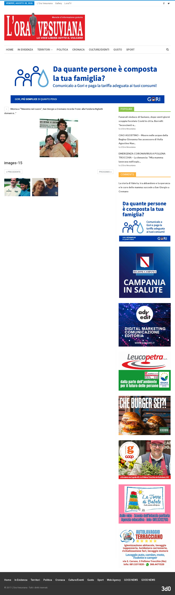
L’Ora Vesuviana (45, 3)
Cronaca (78, 49)
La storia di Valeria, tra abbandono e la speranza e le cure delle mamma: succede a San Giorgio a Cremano (144, 187)
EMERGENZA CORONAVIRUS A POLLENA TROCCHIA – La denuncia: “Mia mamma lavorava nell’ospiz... (142, 157)
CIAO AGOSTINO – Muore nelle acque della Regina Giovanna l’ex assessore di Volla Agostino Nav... (143, 139)
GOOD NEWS (131, 580)
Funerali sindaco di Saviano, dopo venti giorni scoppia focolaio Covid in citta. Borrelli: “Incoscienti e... (144, 121)
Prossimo (104, 172)
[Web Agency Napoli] (166, 588)
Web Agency (114, 580)
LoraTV (67, 3)
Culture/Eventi (99, 49)
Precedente (14, 172)
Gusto (117, 49)
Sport (130, 49)
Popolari (126, 109)
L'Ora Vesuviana (128, 128)
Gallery (58, 3)
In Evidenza (25, 49)
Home (9, 49)
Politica (62, 49)
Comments (127, 174)
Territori (43, 49)
